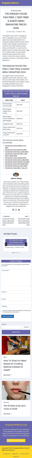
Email (4, 299)
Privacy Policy (24, 454)
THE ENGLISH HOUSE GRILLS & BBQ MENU (17, 160)
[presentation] (16, 345)
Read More (8, 375)
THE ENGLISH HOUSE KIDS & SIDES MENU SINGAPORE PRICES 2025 (24, 221)
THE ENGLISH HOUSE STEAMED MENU (15, 158)
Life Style (6, 402)
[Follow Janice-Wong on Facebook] (13, 210)
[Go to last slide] (6, 244)
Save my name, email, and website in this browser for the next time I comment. (17, 311)
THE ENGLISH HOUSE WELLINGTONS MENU (17, 162)
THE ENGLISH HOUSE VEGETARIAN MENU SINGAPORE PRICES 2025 (16, 242)
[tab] (14, 252)
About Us (16, 456)
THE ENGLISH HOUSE (16, 10)
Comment (5, 270)
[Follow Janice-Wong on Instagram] (16, 210)
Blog (5, 357)
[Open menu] (28, 3)
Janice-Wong (11, 31)
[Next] (26, 244)
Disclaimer (15, 454)
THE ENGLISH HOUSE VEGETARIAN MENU (17, 164)
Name (4, 292)
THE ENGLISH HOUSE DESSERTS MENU (16, 150)
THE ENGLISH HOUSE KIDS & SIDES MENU (17, 152)
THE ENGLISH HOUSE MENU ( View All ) (16, 168)
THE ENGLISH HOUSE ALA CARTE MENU (16, 166)
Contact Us (6, 454)
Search (4, 324)
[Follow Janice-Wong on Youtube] (19, 210)
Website (4, 306)
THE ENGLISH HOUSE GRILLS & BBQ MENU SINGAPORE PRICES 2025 (8, 221)
